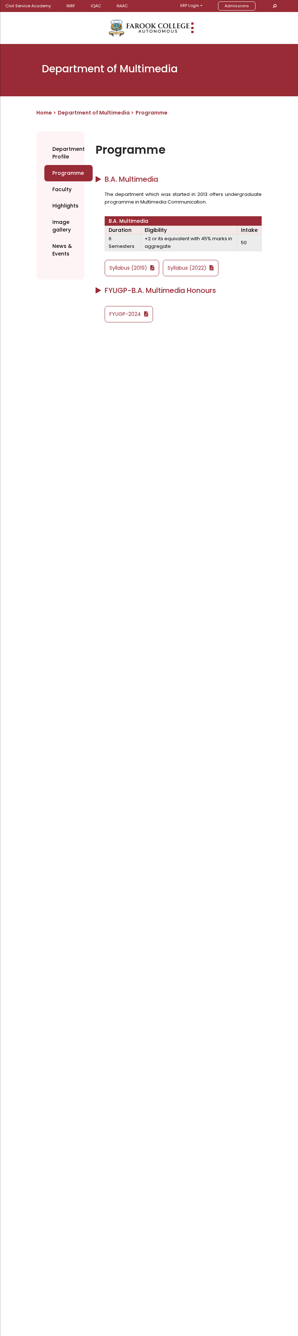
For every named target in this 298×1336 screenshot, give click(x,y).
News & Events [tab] (62, 249)
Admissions (237, 6)
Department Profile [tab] (68, 152)
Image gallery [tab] (61, 225)
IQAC (96, 6)
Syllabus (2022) (188, 267)
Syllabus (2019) (129, 267)
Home (44, 112)
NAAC (122, 6)
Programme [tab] (68, 173)
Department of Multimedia (94, 112)
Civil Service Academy (28, 6)
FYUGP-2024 (125, 314)
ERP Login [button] (189, 5)
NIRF (71, 6)
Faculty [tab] (62, 189)
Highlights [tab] (65, 205)
